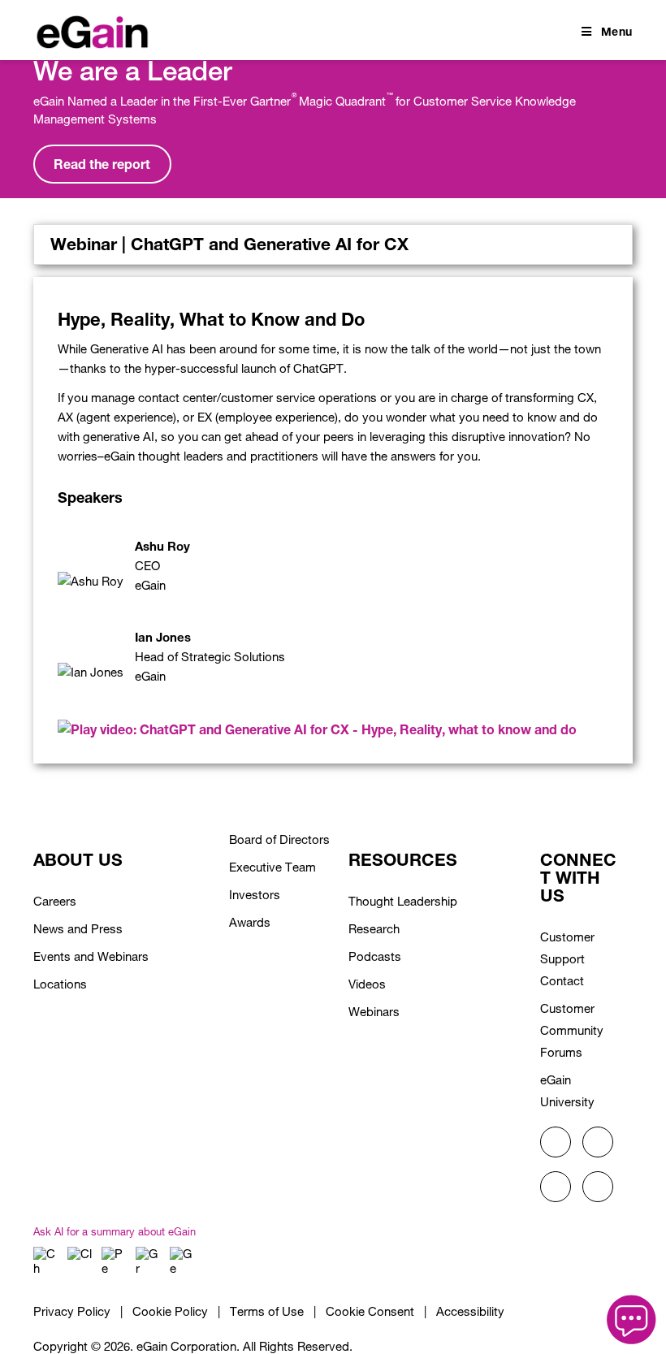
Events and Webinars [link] (91, 956)
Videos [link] (367, 984)
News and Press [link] (78, 929)
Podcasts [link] (374, 956)
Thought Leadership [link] (402, 901)
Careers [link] (54, 901)
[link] (92, 29)
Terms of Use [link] (267, 1311)
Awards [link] (249, 922)
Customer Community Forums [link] (571, 1030)
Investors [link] (254, 895)
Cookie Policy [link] (170, 1311)
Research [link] (374, 929)
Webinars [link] (374, 1012)
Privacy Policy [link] (71, 1311)
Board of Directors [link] (279, 839)
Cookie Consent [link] (370, 1311)
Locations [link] (60, 984)
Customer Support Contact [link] (567, 959)
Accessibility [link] (470, 1311)
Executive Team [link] (272, 867)
